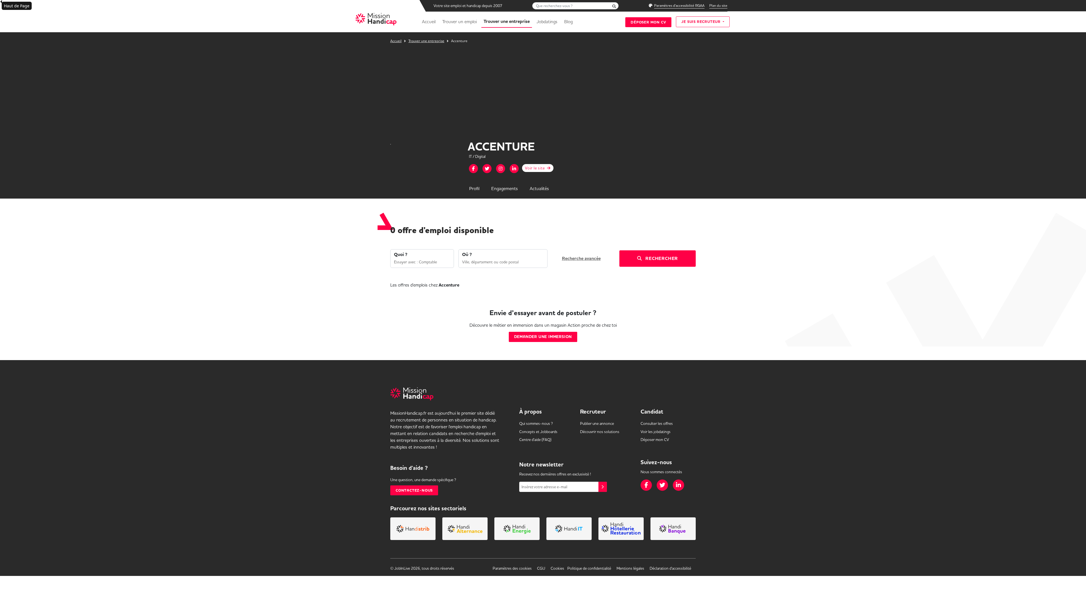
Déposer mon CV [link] (655, 439)
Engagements (504, 188)
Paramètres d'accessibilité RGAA (679, 5)
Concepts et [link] (538, 431)
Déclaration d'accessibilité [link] (670, 568)
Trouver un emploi (459, 21)
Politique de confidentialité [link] (589, 568)
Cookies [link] (557, 568)
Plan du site (718, 5)
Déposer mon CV (648, 22)
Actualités (539, 188)
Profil (474, 188)
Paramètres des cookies (512, 568)
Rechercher (661, 258)
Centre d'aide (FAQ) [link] (535, 439)
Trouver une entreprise (507, 21)
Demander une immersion (543, 336)
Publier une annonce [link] (597, 423)
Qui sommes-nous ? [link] (536, 423)
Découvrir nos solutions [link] (599, 431)
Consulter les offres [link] (657, 423)
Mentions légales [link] (630, 568)
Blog (568, 21)
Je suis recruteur (701, 21)
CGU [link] (541, 568)
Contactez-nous (414, 490)
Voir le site (535, 168)
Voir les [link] (656, 431)
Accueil (429, 21)
